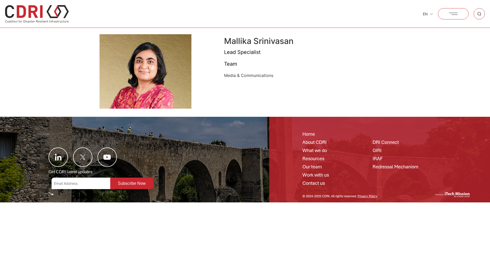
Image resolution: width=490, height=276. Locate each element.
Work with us (315, 175)
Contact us (313, 183)
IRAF (378, 159)
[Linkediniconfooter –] (58, 157)
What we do (314, 151)
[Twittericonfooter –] (82, 157)
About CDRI (314, 142)
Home (308, 134)
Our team (312, 167)
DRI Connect (386, 142)
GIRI (377, 151)
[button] (453, 13)
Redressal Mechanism (395, 167)
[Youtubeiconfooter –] (107, 157)
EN (425, 14)
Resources (313, 159)
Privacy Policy (367, 196)
